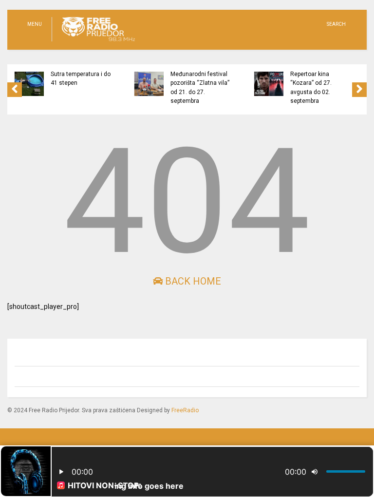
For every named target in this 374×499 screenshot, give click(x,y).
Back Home (192, 281)
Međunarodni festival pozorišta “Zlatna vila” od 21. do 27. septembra (199, 87)
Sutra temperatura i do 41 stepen (81, 78)
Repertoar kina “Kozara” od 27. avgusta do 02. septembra (311, 87)
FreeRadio (185, 410)
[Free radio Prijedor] (93, 42)
